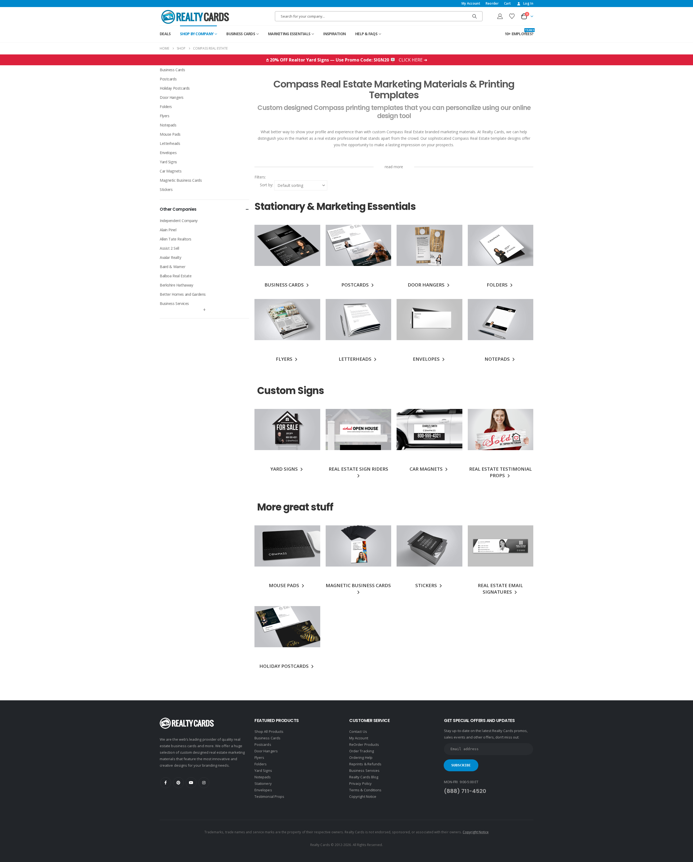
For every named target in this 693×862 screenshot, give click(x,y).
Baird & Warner (172, 266)
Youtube (191, 782)
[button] (266, 177)
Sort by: (266, 184)
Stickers (166, 189)
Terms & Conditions (365, 790)
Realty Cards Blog (363, 777)
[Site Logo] (195, 17)
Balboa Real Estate (175, 275)
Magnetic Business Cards (181, 180)
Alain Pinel (168, 229)
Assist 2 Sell (169, 248)
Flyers (164, 115)
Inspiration (334, 33)
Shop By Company (196, 33)
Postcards (168, 79)
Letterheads (170, 143)
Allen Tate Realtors (175, 239)
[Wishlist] (512, 16)
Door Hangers (172, 97)
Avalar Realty (170, 257)
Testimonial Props (269, 796)
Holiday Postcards (175, 88)
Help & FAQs (366, 33)
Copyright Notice (362, 796)
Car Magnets (170, 171)
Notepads (168, 125)
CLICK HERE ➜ (413, 60)
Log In (528, 3)
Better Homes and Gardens (183, 294)
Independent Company (179, 220)
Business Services (174, 303)
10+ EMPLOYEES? (519, 32)
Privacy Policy (360, 783)
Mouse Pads (170, 134)
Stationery (263, 783)
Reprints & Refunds (365, 764)
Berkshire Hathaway (176, 285)
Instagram (203, 782)
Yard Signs (168, 161)
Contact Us (358, 731)
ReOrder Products (364, 744)
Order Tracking (361, 751)
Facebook (165, 782)
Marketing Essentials (289, 33)
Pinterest (178, 782)
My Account (471, 3)
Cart (507, 3)
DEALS (165, 33)
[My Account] (500, 16)
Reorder (492, 3)
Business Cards (240, 33)
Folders (166, 106)
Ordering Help (360, 757)
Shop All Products (268, 731)
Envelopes (168, 152)
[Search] (474, 16)
